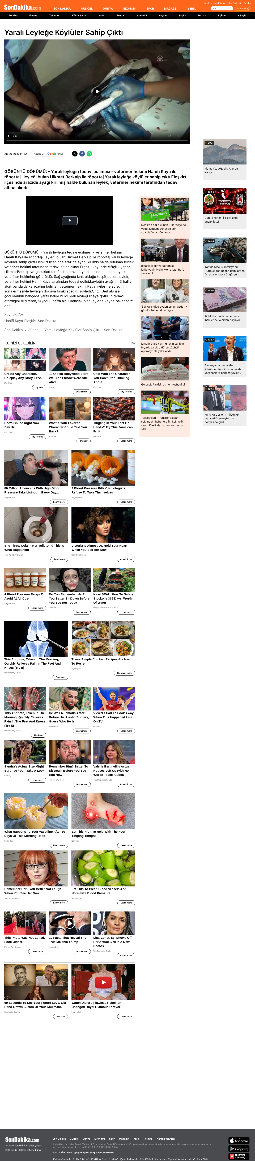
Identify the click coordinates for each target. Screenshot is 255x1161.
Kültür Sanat (79, 15)
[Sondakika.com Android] (239, 1148)
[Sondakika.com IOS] (239, 1140)
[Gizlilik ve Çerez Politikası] (104, 1159)
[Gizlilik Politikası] (80, 1159)
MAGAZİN (170, 8)
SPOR (150, 8)
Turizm (202, 15)
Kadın (102, 15)
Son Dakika (59, 1138)
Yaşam (163, 15)
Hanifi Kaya (13, 257)
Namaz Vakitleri (166, 1138)
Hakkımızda (11, 1150)
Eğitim (222, 15)
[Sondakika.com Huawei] (239, 1156)
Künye (38, 1150)
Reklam (22, 1150)
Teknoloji (54, 15)
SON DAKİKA (62, 8)
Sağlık (182, 15)
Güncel (74, 1138)
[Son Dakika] (22, 7)
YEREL (192, 8)
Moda (120, 15)
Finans (33, 15)
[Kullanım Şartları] (61, 1159)
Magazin (124, 1138)
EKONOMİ (129, 8)
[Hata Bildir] (203, 1159)
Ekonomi (99, 1138)
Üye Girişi (241, 8)
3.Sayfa (241, 15)
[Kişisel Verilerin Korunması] (152, 1159)
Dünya (86, 1138)
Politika (13, 15)
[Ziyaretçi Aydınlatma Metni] (181, 1159)
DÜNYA (108, 8)
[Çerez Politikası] (128, 1159)
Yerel (136, 1138)
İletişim (30, 1150)
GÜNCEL (87, 8)
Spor (112, 1138)
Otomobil (141, 15)
